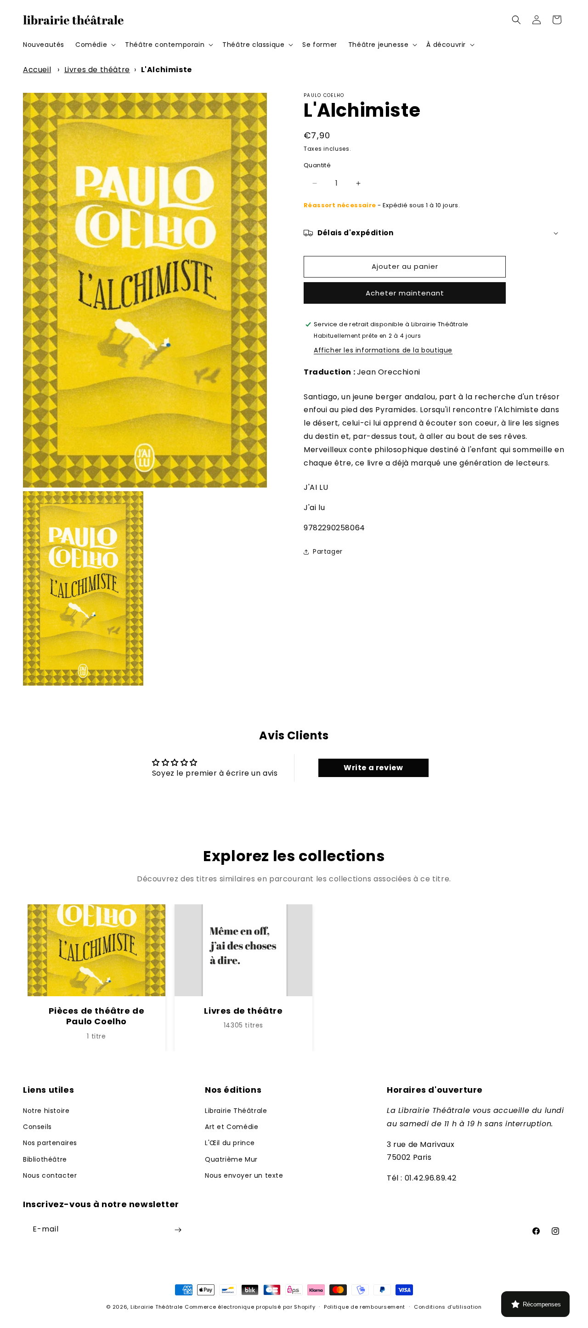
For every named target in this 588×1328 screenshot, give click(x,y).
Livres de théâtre (97, 69)
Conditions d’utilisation (448, 1307)
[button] (94, 44)
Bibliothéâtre (45, 1159)
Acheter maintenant (405, 293)
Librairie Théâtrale (236, 1110)
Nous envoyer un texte (244, 1175)
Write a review (373, 768)
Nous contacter (50, 1175)
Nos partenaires (50, 1143)
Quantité (317, 165)
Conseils (37, 1127)
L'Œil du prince (230, 1143)
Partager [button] (328, 551)
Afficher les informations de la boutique (383, 350)
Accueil (37, 69)
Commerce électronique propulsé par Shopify (250, 1307)
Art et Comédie (231, 1127)
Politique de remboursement (364, 1307)
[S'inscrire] (178, 1230)
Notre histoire (46, 1110)
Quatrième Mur (231, 1159)
